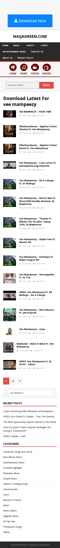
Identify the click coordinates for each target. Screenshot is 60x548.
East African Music (12, 457)
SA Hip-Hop (9, 521)
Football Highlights (12, 467)
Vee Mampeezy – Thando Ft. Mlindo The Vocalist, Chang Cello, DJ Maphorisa (35, 221)
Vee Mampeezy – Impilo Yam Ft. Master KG (37, 241)
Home (5, 45)
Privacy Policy (25, 58)
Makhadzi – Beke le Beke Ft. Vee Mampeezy (35, 345)
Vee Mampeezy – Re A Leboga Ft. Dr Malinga (36, 182)
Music (16, 45)
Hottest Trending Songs (15, 483)
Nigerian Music (11, 516)
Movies (46, 74)
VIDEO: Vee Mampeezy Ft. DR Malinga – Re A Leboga (35, 294)
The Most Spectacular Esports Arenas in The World (29, 421)
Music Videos (10, 510)
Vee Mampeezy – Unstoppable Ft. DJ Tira (36, 276)
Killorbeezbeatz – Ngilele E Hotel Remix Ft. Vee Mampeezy (38, 147)
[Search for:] (30, 393)
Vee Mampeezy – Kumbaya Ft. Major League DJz (36, 258)
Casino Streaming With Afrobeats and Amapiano (28, 411)
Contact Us (37, 51)
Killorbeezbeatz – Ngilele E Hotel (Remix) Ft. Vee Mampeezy (38, 128)
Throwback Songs (12, 526)
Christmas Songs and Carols (17, 451)
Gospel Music (10, 478)
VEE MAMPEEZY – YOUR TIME (35, 111)
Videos (30, 45)
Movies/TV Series (12, 500)
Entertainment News (14, 51)
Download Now (32, 21)
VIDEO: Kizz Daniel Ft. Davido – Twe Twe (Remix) (28, 416)
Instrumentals (10, 489)
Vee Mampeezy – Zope (32, 329)
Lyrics (44, 45)
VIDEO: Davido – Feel (14, 436)
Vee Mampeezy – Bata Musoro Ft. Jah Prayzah (36, 311)
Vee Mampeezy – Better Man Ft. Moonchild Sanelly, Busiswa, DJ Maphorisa (37, 201)
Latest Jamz (40, 115)
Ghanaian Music (11, 473)
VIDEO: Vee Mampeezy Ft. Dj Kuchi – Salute (35, 363)
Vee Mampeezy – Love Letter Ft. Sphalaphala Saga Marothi (37, 164)
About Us (7, 58)
